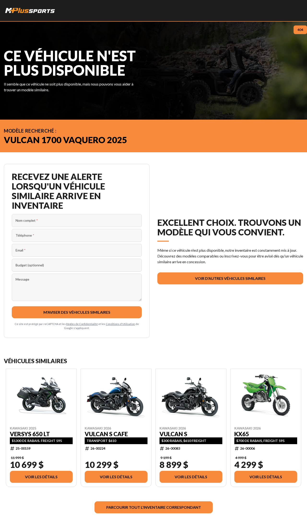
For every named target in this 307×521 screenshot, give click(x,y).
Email (21, 250)
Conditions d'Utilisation (120, 323)
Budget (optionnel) (30, 265)
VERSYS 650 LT (30, 434)
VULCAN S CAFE (106, 434)
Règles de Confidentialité (82, 323)
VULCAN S (173, 434)
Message (22, 279)
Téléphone (25, 235)
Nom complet (27, 220)
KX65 (241, 434)
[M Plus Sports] (30, 10)
